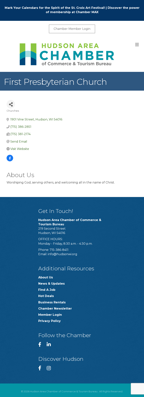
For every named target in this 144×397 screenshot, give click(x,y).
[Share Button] (11, 104)
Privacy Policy (49, 321)
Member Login (50, 315)
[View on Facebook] (10, 160)
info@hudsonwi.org (62, 254)
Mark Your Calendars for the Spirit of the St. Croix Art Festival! (55, 8)
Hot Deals (46, 296)
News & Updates (51, 283)
